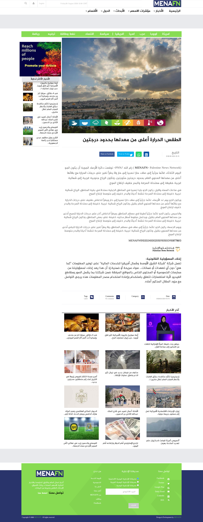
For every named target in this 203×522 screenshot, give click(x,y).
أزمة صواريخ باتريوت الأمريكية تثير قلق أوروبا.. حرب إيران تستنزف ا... (47, 86)
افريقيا (118, 34)
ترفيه (47, 34)
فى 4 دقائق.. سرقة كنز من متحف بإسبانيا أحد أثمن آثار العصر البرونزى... (81, 336)
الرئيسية (174, 11)
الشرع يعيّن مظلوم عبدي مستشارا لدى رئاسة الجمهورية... (47, 140)
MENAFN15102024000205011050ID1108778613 (155, 240)
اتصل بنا (98, 486)
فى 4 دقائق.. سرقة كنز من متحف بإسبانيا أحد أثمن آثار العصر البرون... (48, 96)
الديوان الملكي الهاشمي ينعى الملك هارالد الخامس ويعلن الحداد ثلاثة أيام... (80, 413)
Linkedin (161, 496)
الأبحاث (120, 11)
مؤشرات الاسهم (140, 11)
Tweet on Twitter (124, 154)
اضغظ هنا (42, 493)
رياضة (33, 34)
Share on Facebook (107, 154)
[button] (34, 4)
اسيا (129, 34)
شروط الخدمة (96, 478)
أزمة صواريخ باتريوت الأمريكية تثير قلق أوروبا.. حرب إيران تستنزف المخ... (121, 336)
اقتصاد (84, 34)
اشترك (133, 505)
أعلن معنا (97, 491)
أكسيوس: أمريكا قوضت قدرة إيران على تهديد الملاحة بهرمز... (162, 442)
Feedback (97, 503)
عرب (140, 34)
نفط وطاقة (65, 34)
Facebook (161, 478)
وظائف (98, 499)
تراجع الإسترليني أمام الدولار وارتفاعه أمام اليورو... (120, 444)
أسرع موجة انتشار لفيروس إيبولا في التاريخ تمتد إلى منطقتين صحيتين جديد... (81, 379)
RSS (163, 500)
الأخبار (160, 11)
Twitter (162, 483)
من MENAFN (95, 495)
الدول (106, 11)
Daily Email (160, 491)
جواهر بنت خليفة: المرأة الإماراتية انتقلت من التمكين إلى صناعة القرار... (161, 345)
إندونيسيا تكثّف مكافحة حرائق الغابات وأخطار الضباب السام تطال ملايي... (47, 108)
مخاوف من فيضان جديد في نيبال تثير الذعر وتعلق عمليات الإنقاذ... (121, 374)
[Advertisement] (101, 22)
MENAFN (141, 168)
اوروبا (151, 34)
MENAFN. (38, 517)
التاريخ (175, 152)
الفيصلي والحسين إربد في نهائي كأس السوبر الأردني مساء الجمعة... (48, 130)
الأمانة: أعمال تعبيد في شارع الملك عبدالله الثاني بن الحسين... (47, 119)
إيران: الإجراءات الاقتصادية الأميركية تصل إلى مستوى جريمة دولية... (162, 413)
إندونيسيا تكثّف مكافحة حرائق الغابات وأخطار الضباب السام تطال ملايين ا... (162, 378)
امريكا (163, 34)
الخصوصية (97, 482)
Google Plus (160, 487)
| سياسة (104, 34)
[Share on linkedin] (146, 154)
